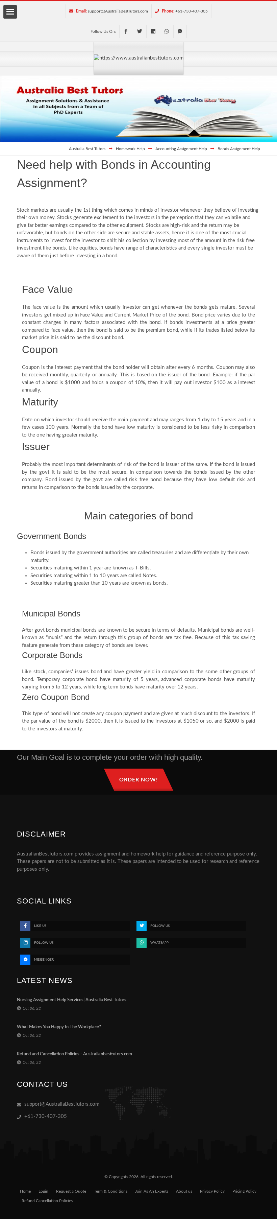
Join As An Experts (151, 1191)
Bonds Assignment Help (239, 149)
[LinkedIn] (153, 31)
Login (43, 1191)
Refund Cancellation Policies (47, 1201)
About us (184, 1191)
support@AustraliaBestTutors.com (118, 11)
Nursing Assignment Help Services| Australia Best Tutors (71, 1000)
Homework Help (130, 149)
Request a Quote (71, 1191)
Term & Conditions (110, 1191)
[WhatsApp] (166, 31)
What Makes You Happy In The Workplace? (59, 1027)
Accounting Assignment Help (181, 149)
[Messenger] (180, 31)
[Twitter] (139, 31)
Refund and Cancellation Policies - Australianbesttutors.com (74, 1054)
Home (25, 1191)
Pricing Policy (244, 1191)
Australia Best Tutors (87, 149)
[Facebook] (126, 31)
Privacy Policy (212, 1191)
